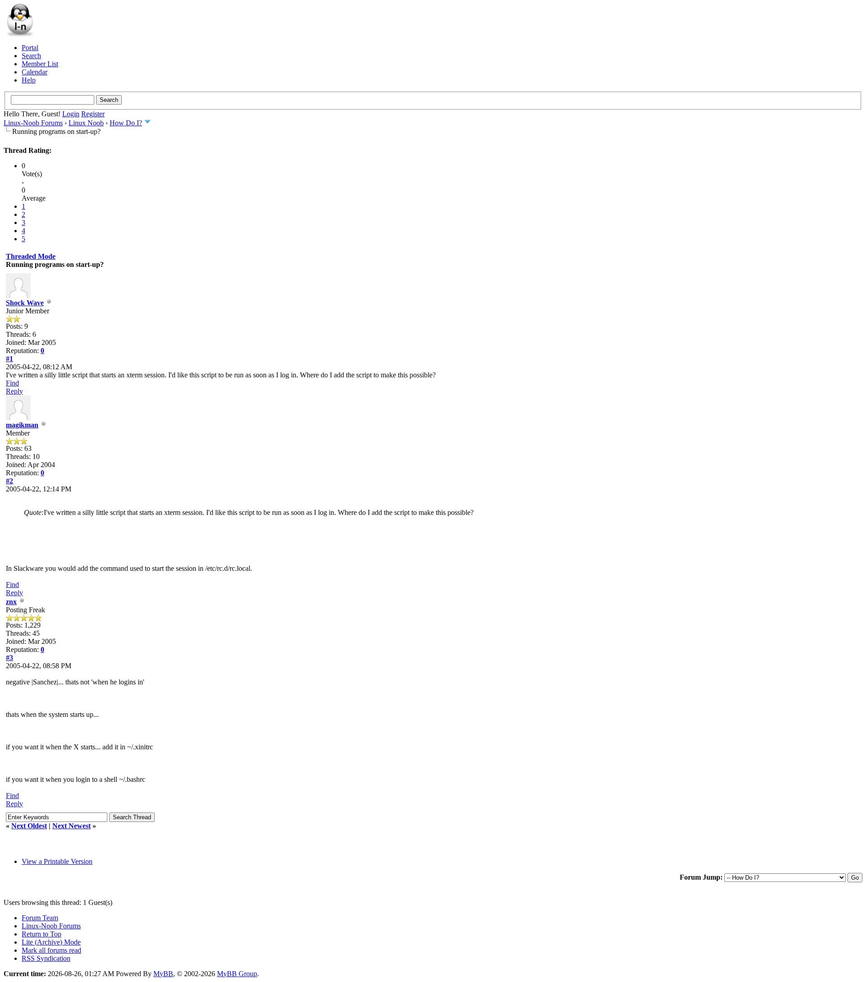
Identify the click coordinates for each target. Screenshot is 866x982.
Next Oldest (29, 826)
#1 (9, 359)
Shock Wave (25, 303)
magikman (22, 425)
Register (93, 114)
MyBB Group (237, 973)
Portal (30, 47)
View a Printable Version (57, 861)
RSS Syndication (46, 958)
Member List (40, 64)
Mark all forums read (51, 950)
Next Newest (71, 826)
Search (31, 56)
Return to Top (41, 934)
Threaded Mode (30, 256)
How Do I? (126, 123)
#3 (9, 657)
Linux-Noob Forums (33, 123)
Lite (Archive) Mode (51, 942)
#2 (9, 481)
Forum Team (40, 918)
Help (29, 80)
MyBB (163, 973)
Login (70, 114)
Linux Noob (86, 123)
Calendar (34, 72)
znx (11, 602)
